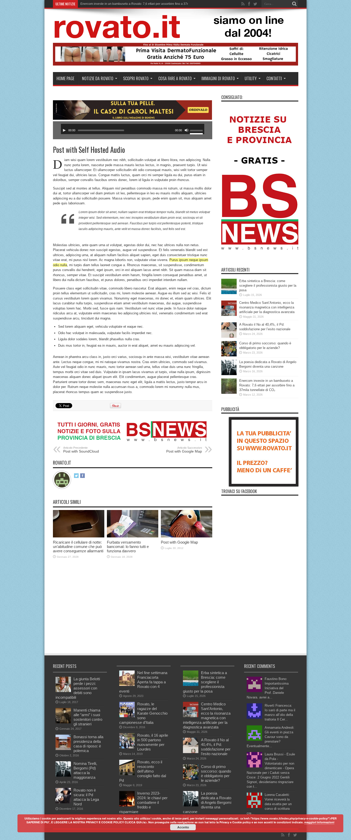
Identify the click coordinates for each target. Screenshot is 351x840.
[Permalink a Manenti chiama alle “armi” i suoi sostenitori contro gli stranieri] (63, 722)
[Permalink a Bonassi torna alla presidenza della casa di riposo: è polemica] (63, 749)
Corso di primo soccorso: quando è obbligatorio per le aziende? (216, 773)
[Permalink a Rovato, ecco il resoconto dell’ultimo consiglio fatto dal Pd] (127, 774)
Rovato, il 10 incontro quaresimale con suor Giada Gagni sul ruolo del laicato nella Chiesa (143, 4)
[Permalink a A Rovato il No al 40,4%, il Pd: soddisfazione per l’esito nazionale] (229, 336)
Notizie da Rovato (97, 78)
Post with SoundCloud (81, 449)
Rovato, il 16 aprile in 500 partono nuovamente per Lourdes (152, 742)
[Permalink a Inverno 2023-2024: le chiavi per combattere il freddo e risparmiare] (127, 805)
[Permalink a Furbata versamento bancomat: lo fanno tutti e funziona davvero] (132, 536)
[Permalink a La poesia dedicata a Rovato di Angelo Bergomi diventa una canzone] (229, 374)
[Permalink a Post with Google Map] (186, 536)
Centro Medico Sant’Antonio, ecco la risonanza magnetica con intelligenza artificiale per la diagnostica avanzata (266, 307)
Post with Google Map (184, 449)
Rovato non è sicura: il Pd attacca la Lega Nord (86, 797)
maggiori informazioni (319, 822)
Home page (65, 78)
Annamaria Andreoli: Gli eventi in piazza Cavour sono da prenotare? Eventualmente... (270, 737)
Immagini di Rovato (218, 78)
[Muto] (186, 130)
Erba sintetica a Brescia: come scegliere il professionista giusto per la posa (267, 285)
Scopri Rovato (136, 78)
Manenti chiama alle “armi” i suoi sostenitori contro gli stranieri (87, 717)
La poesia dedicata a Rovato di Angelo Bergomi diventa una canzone (207, 802)
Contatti (274, 78)
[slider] (197, 131)
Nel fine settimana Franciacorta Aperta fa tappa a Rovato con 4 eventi (143, 682)
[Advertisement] (146, 614)
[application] (132, 129)
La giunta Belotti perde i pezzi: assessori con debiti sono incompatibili (78, 688)
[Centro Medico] (175, 64)
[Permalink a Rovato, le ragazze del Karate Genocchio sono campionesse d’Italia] (127, 716)
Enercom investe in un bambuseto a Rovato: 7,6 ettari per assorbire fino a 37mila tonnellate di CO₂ (266, 385)
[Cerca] (294, 4)
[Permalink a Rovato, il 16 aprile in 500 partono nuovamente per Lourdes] (127, 747)
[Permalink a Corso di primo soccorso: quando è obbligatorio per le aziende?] (229, 355)
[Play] (64, 130)
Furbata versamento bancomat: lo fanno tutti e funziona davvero (128, 546)
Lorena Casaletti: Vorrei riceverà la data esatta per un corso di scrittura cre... (269, 804)
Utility (251, 78)
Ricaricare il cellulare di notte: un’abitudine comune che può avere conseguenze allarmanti (78, 546)
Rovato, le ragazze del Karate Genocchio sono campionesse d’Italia (143, 713)
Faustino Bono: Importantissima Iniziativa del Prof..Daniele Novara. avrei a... (268, 688)
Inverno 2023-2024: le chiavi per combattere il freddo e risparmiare (143, 802)
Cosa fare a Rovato (175, 78)
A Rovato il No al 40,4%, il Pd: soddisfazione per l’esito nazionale (215, 747)
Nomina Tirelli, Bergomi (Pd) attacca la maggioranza (85, 770)
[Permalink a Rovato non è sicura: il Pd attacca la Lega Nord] (63, 802)
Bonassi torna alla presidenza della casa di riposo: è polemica (88, 744)
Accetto (183, 827)
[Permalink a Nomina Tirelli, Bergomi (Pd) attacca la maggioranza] (63, 775)
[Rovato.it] (175, 34)
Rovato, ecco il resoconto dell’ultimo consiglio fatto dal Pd (142, 771)
